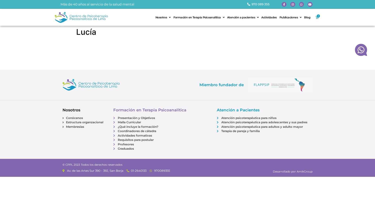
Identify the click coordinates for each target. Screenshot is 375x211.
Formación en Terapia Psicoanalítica (197, 17)
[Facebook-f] (284, 4)
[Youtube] (310, 4)
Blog (307, 17)
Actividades (269, 17)
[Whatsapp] (301, 4)
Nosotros (161, 17)
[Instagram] (292, 4)
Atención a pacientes (241, 17)
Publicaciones (288, 17)
